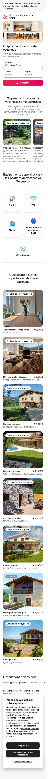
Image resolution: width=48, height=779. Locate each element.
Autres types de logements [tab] (15, 682)
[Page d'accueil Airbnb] (5, 16)
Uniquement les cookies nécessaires (23, 753)
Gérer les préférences (23, 762)
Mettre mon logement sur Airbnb (21, 16)
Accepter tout (23, 745)
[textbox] (13, 74)
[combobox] (23, 65)
